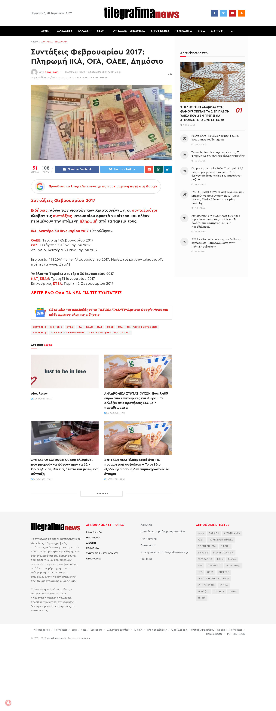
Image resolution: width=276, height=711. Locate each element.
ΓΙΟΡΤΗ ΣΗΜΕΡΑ (207, 546)
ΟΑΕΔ (210, 572)
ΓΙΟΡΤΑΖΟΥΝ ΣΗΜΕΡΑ (221, 540)
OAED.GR (214, 533)
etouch (86, 638)
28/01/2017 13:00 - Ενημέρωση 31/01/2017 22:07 (93, 72)
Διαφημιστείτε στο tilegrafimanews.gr (164, 552)
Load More (101, 494)
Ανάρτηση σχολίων (118, 630)
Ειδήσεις (39, 210)
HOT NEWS (93, 537)
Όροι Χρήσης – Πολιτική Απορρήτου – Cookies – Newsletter (206, 630)
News (201, 533)
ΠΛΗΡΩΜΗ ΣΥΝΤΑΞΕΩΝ (142, 327)
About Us (146, 525)
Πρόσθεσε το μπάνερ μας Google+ (163, 531)
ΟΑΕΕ (35, 240)
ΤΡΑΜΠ (233, 591)
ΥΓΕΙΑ (201, 31)
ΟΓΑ (34, 245)
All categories (42, 630)
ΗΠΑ (200, 566)
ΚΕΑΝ (44, 279)
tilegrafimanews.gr (56, 638)
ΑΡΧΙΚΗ (46, 31)
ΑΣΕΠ (201, 540)
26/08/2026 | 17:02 (42, 479)
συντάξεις (62, 216)
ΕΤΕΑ (57, 283)
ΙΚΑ (34, 231)
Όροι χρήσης (149, 538)
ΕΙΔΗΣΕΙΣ (56, 327)
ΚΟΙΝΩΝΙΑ (92, 548)
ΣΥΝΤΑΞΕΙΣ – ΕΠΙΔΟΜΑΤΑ (128, 31)
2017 (90, 200)
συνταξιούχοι (144, 210)
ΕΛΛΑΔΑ (83, 31)
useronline (97, 630)
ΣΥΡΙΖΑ (224, 585)
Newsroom (51, 72)
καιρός (202, 598)
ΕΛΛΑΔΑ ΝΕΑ (64, 31)
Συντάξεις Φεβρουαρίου (57, 200)
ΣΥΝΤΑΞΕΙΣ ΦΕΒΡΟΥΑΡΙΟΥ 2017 (109, 332)
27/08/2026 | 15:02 (115, 413)
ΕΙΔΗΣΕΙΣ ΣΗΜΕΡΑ (223, 553)
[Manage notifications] (8, 703)
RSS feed (146, 559)
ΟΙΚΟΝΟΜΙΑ (93, 558)
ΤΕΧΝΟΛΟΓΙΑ (183, 31)
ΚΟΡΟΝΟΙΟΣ (214, 566)
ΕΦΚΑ (220, 559)
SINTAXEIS (39, 327)
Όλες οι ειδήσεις (157, 630)
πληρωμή (88, 221)
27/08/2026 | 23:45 (42, 399)
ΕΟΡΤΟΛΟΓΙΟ (205, 559)
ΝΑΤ (34, 279)
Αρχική (34, 42)
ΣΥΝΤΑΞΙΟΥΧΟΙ (206, 585)
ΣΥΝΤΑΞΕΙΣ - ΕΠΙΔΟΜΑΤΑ (54, 42)
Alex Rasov (39, 393)
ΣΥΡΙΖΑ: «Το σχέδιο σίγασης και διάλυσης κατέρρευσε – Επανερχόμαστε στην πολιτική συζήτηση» (216, 243)
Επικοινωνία (148, 545)
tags (74, 630)
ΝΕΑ (200, 572)
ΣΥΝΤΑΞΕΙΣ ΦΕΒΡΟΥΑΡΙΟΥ (68, 332)
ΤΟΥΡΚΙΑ (219, 591)
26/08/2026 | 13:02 (115, 479)
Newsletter (60, 630)
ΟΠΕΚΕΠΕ (224, 572)
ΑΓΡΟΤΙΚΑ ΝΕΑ (160, 31)
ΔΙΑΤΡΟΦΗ (218, 31)
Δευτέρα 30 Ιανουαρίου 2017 (63, 231)
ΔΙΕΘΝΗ (101, 31)
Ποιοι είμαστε (214, 634)
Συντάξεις (39, 332)
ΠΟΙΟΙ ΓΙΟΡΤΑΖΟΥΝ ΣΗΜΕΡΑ (213, 578)
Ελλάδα (232, 559)
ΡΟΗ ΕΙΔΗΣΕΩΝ (236, 634)
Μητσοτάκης (233, 566)
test (83, 630)
